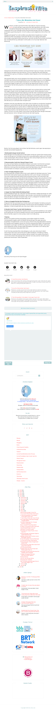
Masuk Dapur (20, 458)
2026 (20, 490)
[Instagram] (29, 428)
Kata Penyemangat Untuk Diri (28, 512)
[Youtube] (32, 428)
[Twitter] (27, 428)
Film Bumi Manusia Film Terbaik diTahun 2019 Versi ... (28, 522)
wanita (11, 27)
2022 (20, 496)
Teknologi (19, 476)
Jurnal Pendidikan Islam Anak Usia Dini (27, 456)
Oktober (23, 500)
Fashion (19, 451)
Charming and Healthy (22, 447)
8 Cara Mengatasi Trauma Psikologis (29, 538)
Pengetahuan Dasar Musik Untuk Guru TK (29, 531)
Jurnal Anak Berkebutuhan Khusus (26, 454)
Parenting (19, 465)
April (22, 509)
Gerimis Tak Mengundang (27, 558)
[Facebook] (24, 428)
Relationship (20, 467)
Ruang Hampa (24, 556)
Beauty (18, 438)
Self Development (21, 471)
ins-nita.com (33, 399)
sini (24, 408)
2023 (20, 494)
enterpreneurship (21, 449)
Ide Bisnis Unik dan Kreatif (27, 529)
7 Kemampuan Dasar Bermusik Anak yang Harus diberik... (30, 545)
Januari (23, 565)
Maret (22, 510)
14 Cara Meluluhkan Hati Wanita (19, 279)
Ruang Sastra (20, 469)
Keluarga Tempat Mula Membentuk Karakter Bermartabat (29, 552)
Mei (22, 508)
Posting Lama (48, 362)
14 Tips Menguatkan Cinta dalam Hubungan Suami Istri (25, 297)
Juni (22, 506)
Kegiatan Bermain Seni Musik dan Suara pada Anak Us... (29, 549)
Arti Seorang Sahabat (25, 547)
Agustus (23, 503)
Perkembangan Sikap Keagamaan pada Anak (29, 542)
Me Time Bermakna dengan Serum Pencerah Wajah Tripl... (29, 562)
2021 (20, 566)
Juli (22, 505)
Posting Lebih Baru (8, 363)
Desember (24, 497)
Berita (18, 440)
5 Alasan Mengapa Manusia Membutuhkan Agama (27, 554)
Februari (23, 564)
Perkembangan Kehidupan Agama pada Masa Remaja (29, 534)
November (24, 499)
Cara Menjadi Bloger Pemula (27, 527)
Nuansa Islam (20, 462)
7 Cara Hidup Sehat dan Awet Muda (29, 518)
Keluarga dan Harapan (26, 559)
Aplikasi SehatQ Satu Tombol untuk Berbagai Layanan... (29, 537)
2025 (20, 491)
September (24, 502)
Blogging (19, 442)
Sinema (19, 474)
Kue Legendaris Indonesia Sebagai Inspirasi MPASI (29, 520)
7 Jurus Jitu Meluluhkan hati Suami (20, 288)
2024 (20, 493)
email (37, 409)
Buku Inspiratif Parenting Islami (28, 524)
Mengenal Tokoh (21, 460)
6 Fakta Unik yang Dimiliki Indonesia (29, 526)
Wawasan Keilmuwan (22, 478)
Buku (18, 445)
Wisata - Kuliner (21, 480)
